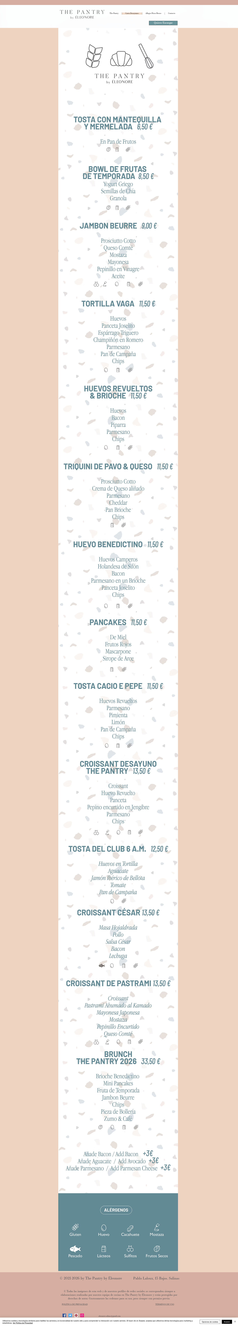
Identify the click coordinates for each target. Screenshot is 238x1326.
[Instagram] (82, 1315)
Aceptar (227, 1322)
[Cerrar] (235, 1322)
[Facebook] (64, 1315)
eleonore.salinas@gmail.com (109, 1316)
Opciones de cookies (210, 1322)
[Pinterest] (76, 1315)
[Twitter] (70, 1315)
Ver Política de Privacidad (23, 1323)
